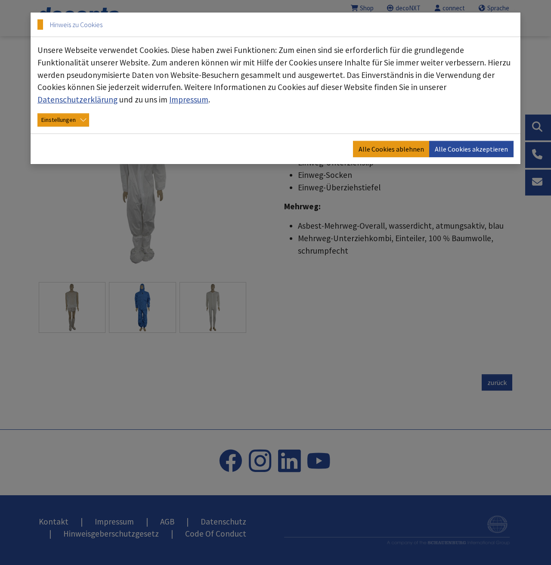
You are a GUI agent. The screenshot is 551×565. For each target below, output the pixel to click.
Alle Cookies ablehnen (391, 149)
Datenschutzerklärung (77, 99)
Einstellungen (58, 120)
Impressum (188, 99)
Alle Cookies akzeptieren (471, 149)
